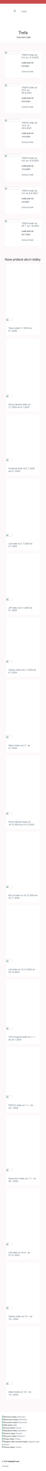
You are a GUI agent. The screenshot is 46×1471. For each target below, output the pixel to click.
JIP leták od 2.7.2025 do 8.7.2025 (20, 609)
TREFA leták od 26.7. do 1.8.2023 (30, 224)
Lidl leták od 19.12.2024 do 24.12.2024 (21, 971)
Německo (21, 1416)
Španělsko (22, 1430)
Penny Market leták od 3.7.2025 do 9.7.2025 (19, 406)
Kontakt (5, 1466)
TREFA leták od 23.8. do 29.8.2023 (29, 90)
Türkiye (18, 1447)
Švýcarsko (22, 1422)
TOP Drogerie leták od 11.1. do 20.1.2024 (22, 1038)
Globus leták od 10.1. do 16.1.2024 (20, 1317)
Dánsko (19, 1433)
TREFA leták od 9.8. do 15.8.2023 (30, 159)
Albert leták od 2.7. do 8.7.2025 (19, 747)
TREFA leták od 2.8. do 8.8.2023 (30, 192)
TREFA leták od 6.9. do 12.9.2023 (30, 56)
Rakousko (23, 1419)
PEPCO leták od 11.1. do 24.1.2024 (20, 1106)
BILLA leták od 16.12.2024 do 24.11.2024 (23, 896)
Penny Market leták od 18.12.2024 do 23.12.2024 (21, 823)
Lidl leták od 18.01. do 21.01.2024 (19, 1254)
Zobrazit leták (27, 71)
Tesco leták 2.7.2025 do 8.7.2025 (20, 329)
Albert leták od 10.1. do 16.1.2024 (19, 1393)
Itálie (15, 1425)
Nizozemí (21, 1436)
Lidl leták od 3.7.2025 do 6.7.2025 (20, 545)
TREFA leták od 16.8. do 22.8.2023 (29, 125)
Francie (18, 1427)
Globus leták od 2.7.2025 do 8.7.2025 (22, 671)
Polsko (18, 1439)
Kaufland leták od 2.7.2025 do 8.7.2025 (21, 470)
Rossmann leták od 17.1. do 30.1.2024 (22, 1180)
